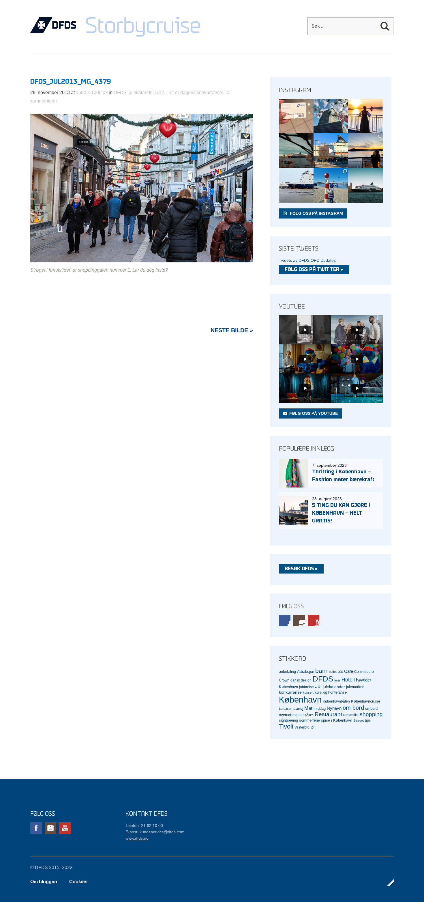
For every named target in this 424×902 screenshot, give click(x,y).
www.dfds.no (137, 838)
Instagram (299, 620)
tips (368, 720)
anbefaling (287, 672)
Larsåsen (285, 708)
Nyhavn (334, 708)
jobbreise (306, 687)
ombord (371, 709)
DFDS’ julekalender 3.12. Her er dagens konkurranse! (168, 92)
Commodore (364, 671)
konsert (308, 692)
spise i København (336, 720)
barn (321, 670)
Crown (284, 680)
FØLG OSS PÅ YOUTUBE (313, 413)
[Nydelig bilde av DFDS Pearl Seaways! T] (296, 150)
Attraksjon (305, 672)
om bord (353, 708)
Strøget (358, 720)
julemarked (355, 687)
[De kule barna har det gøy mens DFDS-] (331, 185)
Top (388, 882)
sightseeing (288, 720)
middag (320, 708)
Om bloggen (43, 881)
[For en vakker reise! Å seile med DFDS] (331, 150)
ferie (337, 680)
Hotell (348, 680)
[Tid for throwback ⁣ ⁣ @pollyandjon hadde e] (365, 150)
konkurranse (290, 692)
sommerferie (309, 720)
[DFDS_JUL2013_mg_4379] (141, 260)
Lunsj (298, 708)
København (300, 699)
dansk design (301, 680)
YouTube (313, 620)
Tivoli (286, 726)
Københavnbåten (336, 701)
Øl (312, 727)
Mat (308, 708)
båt (340, 672)
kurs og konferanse (331, 692)
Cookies (78, 881)
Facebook (284, 620)
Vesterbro (301, 727)
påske (309, 715)
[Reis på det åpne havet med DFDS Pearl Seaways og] (365, 185)
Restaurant (328, 714)
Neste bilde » (232, 330)
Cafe (348, 671)
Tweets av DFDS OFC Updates (307, 260)
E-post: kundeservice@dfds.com (155, 832)
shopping (371, 714)
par (301, 715)
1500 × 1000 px (92, 92)
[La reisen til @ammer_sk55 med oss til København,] (296, 116)
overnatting (288, 715)
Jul (318, 686)
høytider (363, 680)
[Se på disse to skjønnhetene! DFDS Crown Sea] (296, 185)
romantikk (351, 715)
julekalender (334, 686)
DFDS (323, 679)
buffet (333, 671)
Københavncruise (365, 701)
